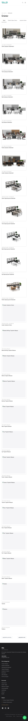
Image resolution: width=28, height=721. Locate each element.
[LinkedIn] (3, 708)
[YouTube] (8, 708)
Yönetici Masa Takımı (12, 20)
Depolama (4, 672)
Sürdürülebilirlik (5, 688)
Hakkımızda (4, 682)
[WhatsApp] (24, 717)
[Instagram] (5, 708)
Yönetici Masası (5, 663)
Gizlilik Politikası (9, 716)
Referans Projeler (5, 686)
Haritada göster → (6, 704)
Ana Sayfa (4, 13)
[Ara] (22, 2)
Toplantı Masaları (5, 669)
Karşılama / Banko (5, 671)
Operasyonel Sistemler (6, 667)
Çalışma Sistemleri (5, 665)
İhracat (3, 692)
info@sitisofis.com (5, 657)
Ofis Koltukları (4, 674)
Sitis (3, 648)
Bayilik (3, 693)
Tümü (4, 20)
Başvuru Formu (19, 716)
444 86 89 (4, 656)
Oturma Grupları (5, 676)
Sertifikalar (4, 690)
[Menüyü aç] (25, 2)
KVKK (14, 716)
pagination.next (22, 637)
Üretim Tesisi (4, 684)
